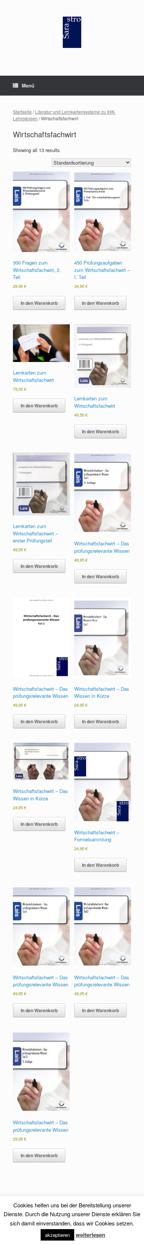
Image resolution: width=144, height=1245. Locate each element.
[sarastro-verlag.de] (72, 32)
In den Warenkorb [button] (39, 303)
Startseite (22, 111)
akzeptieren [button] (57, 1234)
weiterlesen (90, 1235)
